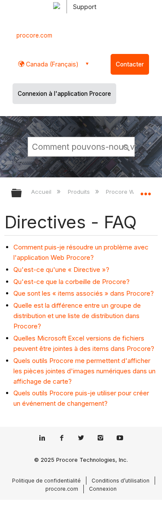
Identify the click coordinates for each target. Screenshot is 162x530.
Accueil (42, 191)
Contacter (130, 64)
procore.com (34, 35)
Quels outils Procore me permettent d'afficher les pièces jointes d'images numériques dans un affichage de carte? (84, 370)
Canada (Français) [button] (51, 64)
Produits (79, 191)
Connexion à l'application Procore (64, 93)
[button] (126, 146)
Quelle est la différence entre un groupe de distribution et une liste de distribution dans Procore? (77, 315)
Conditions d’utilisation (120, 480)
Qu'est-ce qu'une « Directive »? (61, 269)
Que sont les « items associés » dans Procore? (83, 293)
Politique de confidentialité (46, 480)
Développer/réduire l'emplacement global (145, 190)
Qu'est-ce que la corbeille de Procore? (71, 282)
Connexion (103, 489)
